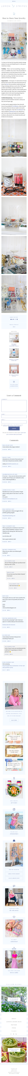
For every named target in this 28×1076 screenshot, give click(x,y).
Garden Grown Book (14, 1021)
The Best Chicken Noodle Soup (14, 751)
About (14, 1018)
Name (3, 414)
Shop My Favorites (14, 869)
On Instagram (14, 999)
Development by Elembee (14, 1073)
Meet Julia (14, 720)
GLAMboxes (15, 106)
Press (14, 1028)
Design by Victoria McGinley (14, 1072)
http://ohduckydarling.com (9, 515)
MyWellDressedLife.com (12, 464)
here (7, 84)
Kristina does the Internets (9, 624)
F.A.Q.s (14, 1031)
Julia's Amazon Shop (14, 878)
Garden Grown (14, 1049)
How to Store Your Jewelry (14, 18)
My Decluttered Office (14, 376)
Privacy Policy (14, 1071)
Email (3, 419)
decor (19, 20)
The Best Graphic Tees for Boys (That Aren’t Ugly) (14, 765)
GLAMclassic (20, 109)
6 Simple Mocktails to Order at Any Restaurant (14, 737)
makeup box (12, 111)
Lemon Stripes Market (14, 873)
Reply (9, 449)
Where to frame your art (14, 360)
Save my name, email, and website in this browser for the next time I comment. (13, 425)
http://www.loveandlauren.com (10, 498)
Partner (14, 1025)
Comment (4, 399)
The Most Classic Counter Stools (14, 345)
